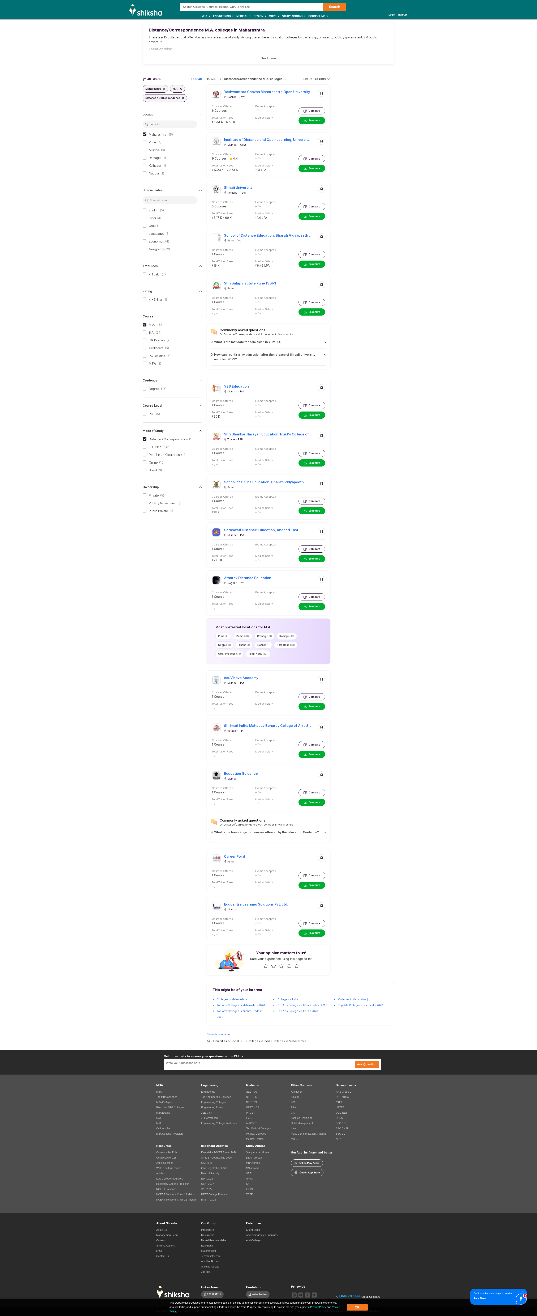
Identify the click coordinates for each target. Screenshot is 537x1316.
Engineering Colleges (213, 1102)
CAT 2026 (206, 1162)
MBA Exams (163, 1112)
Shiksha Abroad (210, 1266)
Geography (157, 249)
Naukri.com (207, 1235)
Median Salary (264, 117)
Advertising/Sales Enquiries (262, 1235)
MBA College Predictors (169, 1133)
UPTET (340, 1107)
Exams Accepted (265, 106)
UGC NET (341, 1112)
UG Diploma (157, 340)
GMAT (249, 1178)
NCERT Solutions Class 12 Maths (175, 1194)
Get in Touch (210, 1287)
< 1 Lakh (154, 274)
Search (334, 7)
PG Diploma (157, 356)
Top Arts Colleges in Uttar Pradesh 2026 (302, 1005)
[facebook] (307, 1295)
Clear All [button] (195, 79)
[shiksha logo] (174, 1291)
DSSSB (340, 1118)
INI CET (250, 1112)
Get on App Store (310, 1172)
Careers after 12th (166, 1152)
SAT (248, 1183)
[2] (520, 1298)
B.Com (295, 1097)
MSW (152, 363)
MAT (158, 1123)
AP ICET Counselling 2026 (216, 1157)
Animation (296, 1091)
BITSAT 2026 (208, 1199)
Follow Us (298, 1286)
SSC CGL (341, 1123)
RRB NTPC (342, 1097)
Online (153, 462)
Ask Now (480, 1298)
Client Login (253, 1229)
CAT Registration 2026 (214, 1168)
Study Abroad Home (257, 1152)
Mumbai (154, 150)
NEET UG (251, 1091)
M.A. (152, 324)
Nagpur (154, 173)
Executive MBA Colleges (170, 1107)
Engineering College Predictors (219, 1123)
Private (154, 495)
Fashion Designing (302, 1118)
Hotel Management (302, 1123)
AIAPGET (251, 1123)
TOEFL (250, 1194)
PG (151, 414)
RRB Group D (344, 1091)
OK (357, 1307)
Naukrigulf (207, 1245)
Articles (160, 1173)
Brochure (314, 120)
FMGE (249, 1118)
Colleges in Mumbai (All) (353, 999)
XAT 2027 (206, 1189)
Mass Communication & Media (308, 1133)
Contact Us (162, 1256)
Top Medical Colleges (258, 1128)
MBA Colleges (164, 1102)
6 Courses (219, 110)
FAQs (159, 1250)
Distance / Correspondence (168, 439)
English (154, 210)
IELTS (249, 1189)
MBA (159, 1091)
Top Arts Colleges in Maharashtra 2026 (241, 1005)
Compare (314, 110)
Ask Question (367, 1064)
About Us (161, 1229)
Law (293, 1128)
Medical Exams (254, 1139)
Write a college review (168, 1168)
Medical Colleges (256, 1133)
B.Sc (293, 1102)
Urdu (152, 226)
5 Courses (219, 206)
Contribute (253, 1287)
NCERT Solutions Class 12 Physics (176, 1199)
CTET (339, 1102)
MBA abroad (253, 1162)
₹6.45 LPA (262, 265)
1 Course (218, 254)
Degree (154, 389)
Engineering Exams (212, 1107)
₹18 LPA (260, 170)
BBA (293, 1107)
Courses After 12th (166, 1157)
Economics (156, 241)
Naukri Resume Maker (214, 1240)
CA (293, 1112)
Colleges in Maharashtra (232, 999)
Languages (156, 233)
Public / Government (163, 503)
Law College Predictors (169, 1178)
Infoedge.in (207, 1229)
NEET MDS (252, 1107)
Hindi (152, 218)
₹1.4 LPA (261, 217)
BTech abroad (254, 1157)
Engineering (208, 1091)
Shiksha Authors (165, 1245)
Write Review (259, 1294)
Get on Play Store (309, 1163)
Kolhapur (155, 165)
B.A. (151, 332)
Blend (153, 470)
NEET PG (251, 1097)
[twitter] (314, 1295)
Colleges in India (288, 999)
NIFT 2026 (207, 1178)
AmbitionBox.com (211, 1261)
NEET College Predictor (214, 1194)
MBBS (294, 1139)
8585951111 (214, 1294)
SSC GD (340, 1133)
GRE (249, 1173)
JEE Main (206, 1112)
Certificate (156, 348)
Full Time (155, 447)
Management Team (167, 1235)
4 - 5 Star (155, 299)
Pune (152, 142)
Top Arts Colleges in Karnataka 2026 (360, 1005)
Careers (161, 1240)
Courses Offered (222, 106)
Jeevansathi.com (210, 1256)
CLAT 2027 (207, 1183)
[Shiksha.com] (147, 9)
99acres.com (208, 1250)
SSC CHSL (342, 1128)
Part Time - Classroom (164, 454)
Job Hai (205, 1271)
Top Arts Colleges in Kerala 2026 (298, 1011)
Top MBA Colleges (166, 1097)
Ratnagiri (155, 158)
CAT (158, 1118)
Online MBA (163, 1128)
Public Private (158, 511)
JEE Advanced (209, 1118)
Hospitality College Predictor (172, 1183)
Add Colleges (254, 1240)
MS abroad (252, 1168)
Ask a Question (164, 1162)
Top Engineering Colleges (216, 1097)
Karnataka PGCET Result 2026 (219, 1152)
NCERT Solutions (166, 1189)
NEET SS (251, 1102)
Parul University (210, 1173)
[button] (316, 79)
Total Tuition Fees (222, 117)
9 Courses (219, 158)
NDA (338, 1139)
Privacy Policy (318, 1307)
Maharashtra (157, 134)
